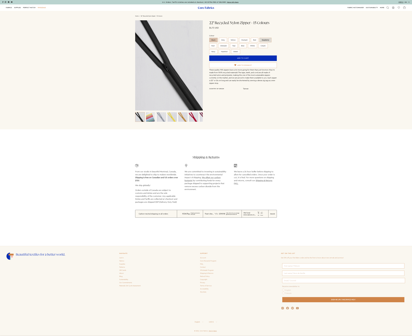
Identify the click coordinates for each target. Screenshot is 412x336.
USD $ (211, 322)
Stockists (203, 292)
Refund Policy (205, 276)
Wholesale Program (207, 270)
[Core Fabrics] (206, 8)
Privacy (202, 283)
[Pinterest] (8, 2)
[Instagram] (5, 2)
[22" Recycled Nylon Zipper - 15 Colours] (140, 117)
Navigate (123, 253)
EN (406, 2)
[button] (42, 7)
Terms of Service (206, 286)
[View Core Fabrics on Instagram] (282, 308)
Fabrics (121, 261)
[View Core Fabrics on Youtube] (297, 308)
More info (272, 213)
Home (137, 16)
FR (409, 2)
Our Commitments (125, 283)
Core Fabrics (204, 331)
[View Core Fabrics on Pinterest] (292, 308)
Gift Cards (122, 270)
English (197, 322)
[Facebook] (3, 2)
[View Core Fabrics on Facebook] (287, 308)
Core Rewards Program (208, 261)
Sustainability (123, 279)
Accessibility (204, 289)
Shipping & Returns (206, 273)
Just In (121, 258)
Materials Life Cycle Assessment (130, 286)
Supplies (122, 264)
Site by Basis (213, 331)
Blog (121, 276)
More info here (233, 2)
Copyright (203, 279)
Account (203, 258)
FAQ (201, 264)
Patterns (122, 267)
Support (204, 253)
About (121, 273)
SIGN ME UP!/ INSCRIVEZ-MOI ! (343, 300)
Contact (203, 267)
